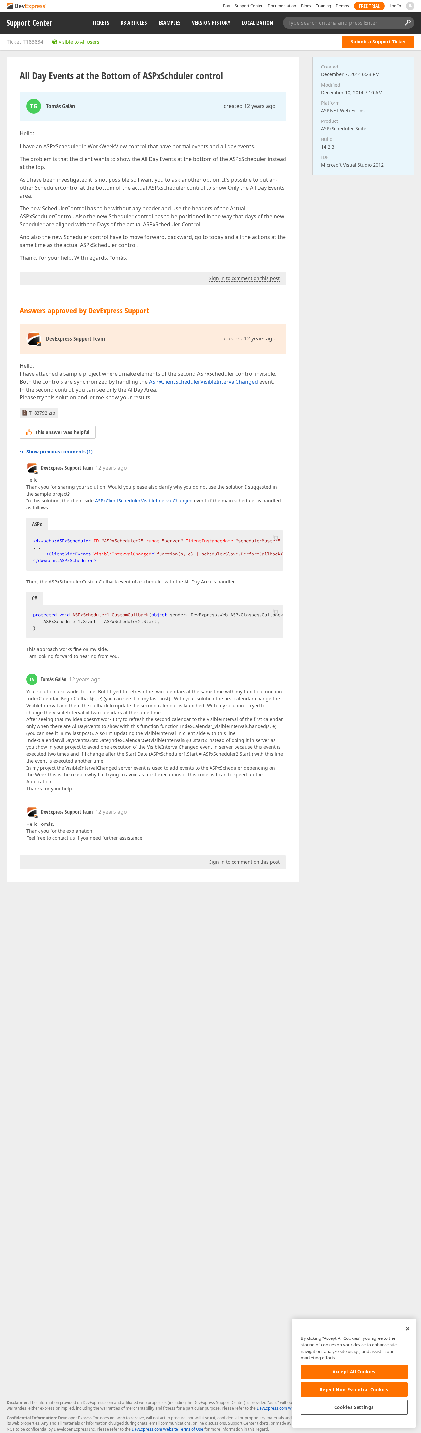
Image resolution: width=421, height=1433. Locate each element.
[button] (275, 537)
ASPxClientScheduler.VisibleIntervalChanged (203, 381)
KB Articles (134, 22)
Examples (170, 22)
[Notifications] (410, 6)
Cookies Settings (354, 1407)
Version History (211, 22)
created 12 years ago (250, 106)
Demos (342, 6)
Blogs (306, 6)
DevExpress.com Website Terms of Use (167, 1429)
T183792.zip (42, 413)
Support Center (249, 6)
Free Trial (369, 6)
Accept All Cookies (354, 1372)
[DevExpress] (27, 6)
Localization (257, 22)
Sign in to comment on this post (244, 278)
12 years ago (111, 467)
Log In (395, 6)
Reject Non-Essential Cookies (354, 1389)
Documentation (282, 6)
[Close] (407, 1328)
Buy (226, 6)
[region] (354, 1373)
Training (323, 6)
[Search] (407, 23)
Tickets (100, 22)
